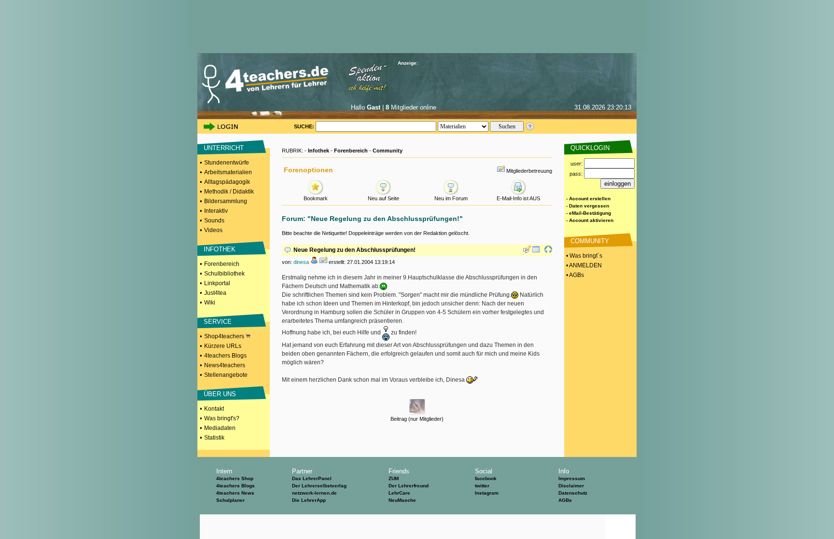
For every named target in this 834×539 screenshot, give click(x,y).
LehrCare (399, 493)
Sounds (214, 220)
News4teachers (224, 365)
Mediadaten (220, 428)
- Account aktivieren (589, 220)
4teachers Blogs (225, 355)
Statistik (214, 437)
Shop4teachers (225, 336)
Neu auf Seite (383, 198)
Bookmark (316, 198)
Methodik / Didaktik (229, 191)
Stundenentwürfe (226, 162)
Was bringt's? (221, 418)
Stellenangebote (226, 375)
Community (388, 150)
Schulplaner (230, 500)
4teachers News (235, 493)
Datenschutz (572, 493)
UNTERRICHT (224, 148)
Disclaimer (571, 485)
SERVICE (218, 321)
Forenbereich (221, 264)
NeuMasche (402, 500)
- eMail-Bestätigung (588, 213)
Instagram (487, 493)
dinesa (301, 262)
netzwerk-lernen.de (314, 493)
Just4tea (215, 293)
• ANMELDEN (583, 265)
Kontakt (214, 408)
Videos (213, 230)
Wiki (209, 302)
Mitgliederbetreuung (529, 171)
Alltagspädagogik (227, 182)
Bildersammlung (225, 201)
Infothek (318, 150)
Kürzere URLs (222, 346)
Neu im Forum (451, 198)
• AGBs (574, 275)
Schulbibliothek (224, 273)
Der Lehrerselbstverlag (319, 485)
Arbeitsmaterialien (228, 172)
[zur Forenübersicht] (536, 251)
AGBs (565, 500)
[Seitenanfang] (548, 251)
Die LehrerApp (309, 500)
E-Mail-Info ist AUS (518, 198)
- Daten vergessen (587, 205)
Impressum (571, 478)
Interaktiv (216, 210)
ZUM (394, 478)
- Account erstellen (588, 198)
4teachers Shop (234, 478)
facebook (486, 478)
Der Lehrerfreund (409, 485)
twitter (482, 485)
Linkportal (217, 283)
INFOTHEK (220, 249)
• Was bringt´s (583, 255)
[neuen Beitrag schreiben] (527, 251)
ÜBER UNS (220, 394)
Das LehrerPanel (312, 478)
